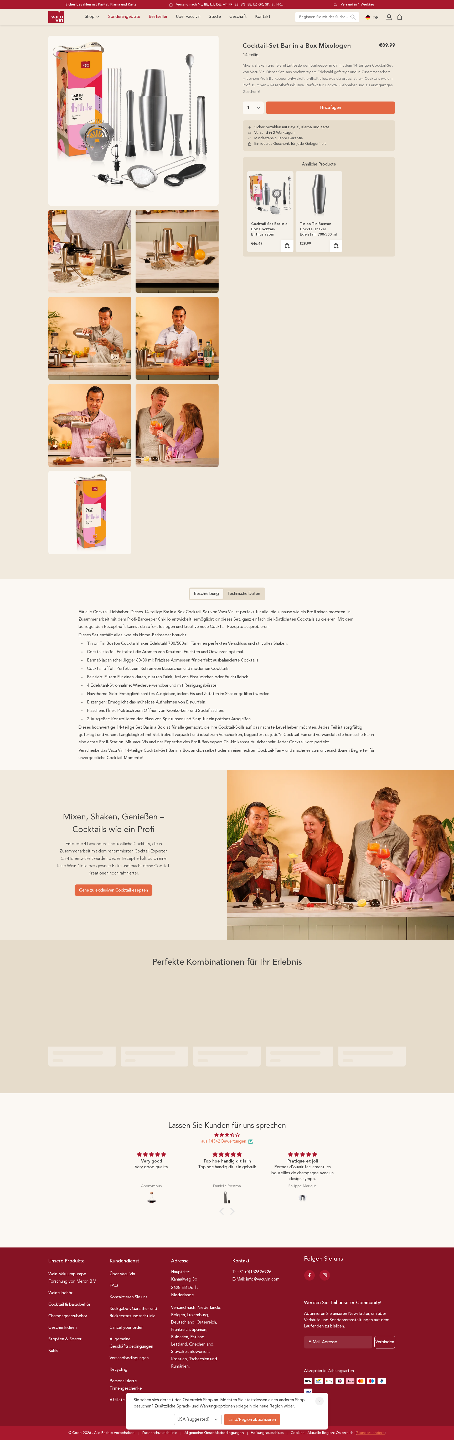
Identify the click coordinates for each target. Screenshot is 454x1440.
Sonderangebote (124, 17)
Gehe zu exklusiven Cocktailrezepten (113, 890)
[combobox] (327, 17)
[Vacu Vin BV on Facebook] (309, 1275)
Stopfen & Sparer (64, 1339)
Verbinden (384, 1342)
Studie (215, 17)
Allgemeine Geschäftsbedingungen (131, 1343)
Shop (90, 17)
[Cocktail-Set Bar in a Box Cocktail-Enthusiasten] (270, 194)
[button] (287, 246)
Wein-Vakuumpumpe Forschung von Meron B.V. (72, 1278)
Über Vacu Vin (122, 1274)
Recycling (118, 1370)
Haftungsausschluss (267, 1433)
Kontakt (262, 17)
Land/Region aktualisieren (252, 1420)
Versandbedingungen (129, 1358)
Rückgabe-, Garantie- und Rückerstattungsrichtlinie (133, 1312)
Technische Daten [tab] (243, 594)
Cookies (297, 1433)
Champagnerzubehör (67, 1316)
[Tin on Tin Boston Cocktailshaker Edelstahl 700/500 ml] (319, 194)
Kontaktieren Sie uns (128, 1297)
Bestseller (158, 17)
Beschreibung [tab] (206, 594)
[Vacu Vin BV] (56, 17)
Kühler (54, 1351)
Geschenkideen (62, 1328)
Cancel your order (126, 1328)
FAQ (114, 1286)
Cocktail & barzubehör (69, 1305)
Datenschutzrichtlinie (159, 1433)
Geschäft (238, 17)
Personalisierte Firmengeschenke (126, 1385)
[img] (226, 1135)
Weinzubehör (60, 1293)
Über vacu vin (188, 17)
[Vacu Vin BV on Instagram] (324, 1275)
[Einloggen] (389, 17)
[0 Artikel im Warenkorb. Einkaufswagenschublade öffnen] (399, 17)
